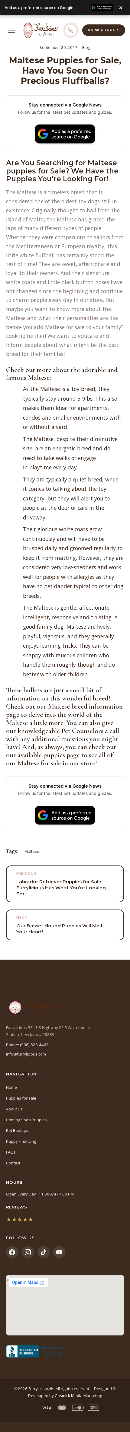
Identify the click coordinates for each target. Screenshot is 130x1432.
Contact (13, 1163)
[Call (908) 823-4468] (71, 30)
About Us (14, 1109)
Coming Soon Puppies (26, 1119)
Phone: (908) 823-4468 (27, 1044)
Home (11, 1087)
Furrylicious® (41, 1388)
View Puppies (104, 30)
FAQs (11, 1152)
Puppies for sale (21, 1098)
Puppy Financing (21, 1141)
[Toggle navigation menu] (11, 30)
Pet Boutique (18, 1130)
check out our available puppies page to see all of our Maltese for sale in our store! (61, 754)
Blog (86, 47)
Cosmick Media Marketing (78, 1395)
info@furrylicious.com (26, 1054)
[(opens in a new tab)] (65, 1351)
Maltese (31, 851)
